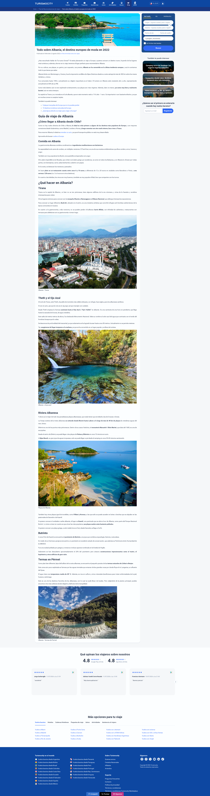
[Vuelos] (44, 3)
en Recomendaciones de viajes (70, 53)
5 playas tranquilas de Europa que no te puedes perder (61, 105)
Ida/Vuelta (147, 16)
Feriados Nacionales (112, 762)
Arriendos (108, 768)
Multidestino (167, 16)
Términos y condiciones (113, 788)
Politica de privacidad (112, 785)
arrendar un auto (66, 132)
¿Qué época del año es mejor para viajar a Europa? (60, 111)
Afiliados (108, 765)
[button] (162, 3)
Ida (156, 16)
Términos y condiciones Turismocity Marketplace (121, 791)
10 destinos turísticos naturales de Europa (57, 108)
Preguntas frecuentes (112, 779)
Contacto (108, 782)
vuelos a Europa (58, 136)
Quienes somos (110, 759)
